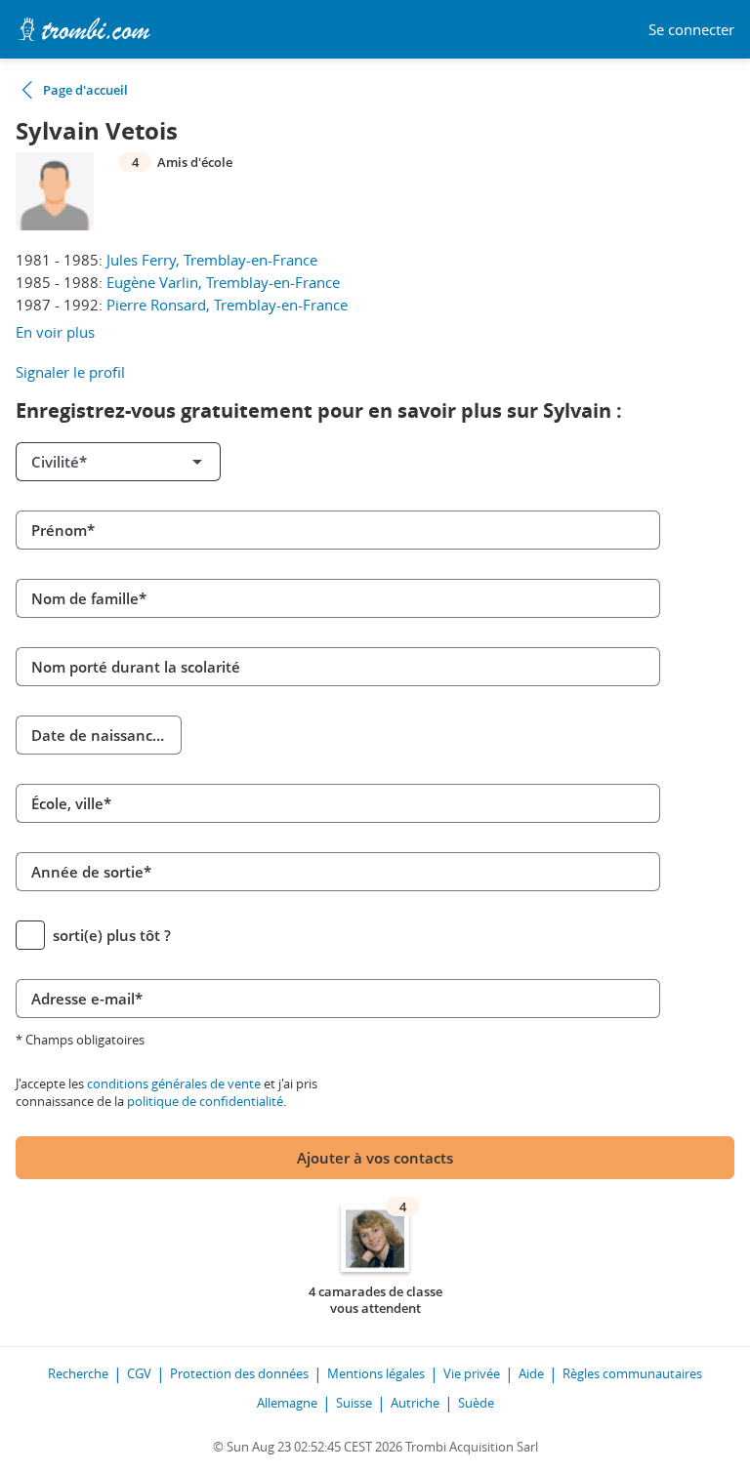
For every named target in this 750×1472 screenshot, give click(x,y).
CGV (139, 1373)
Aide (531, 1373)
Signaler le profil (70, 372)
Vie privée (471, 1373)
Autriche (415, 1402)
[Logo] (84, 29)
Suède (476, 1402)
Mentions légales (376, 1373)
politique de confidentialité (205, 1101)
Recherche (78, 1373)
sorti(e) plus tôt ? (112, 935)
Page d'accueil (85, 90)
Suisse (354, 1402)
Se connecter (691, 29)
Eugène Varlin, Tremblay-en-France (223, 282)
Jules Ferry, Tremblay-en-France (211, 259)
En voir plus (55, 332)
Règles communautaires (632, 1373)
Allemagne (287, 1402)
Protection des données (239, 1373)
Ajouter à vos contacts (375, 1157)
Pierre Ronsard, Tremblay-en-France (227, 304)
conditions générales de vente (174, 1083)
